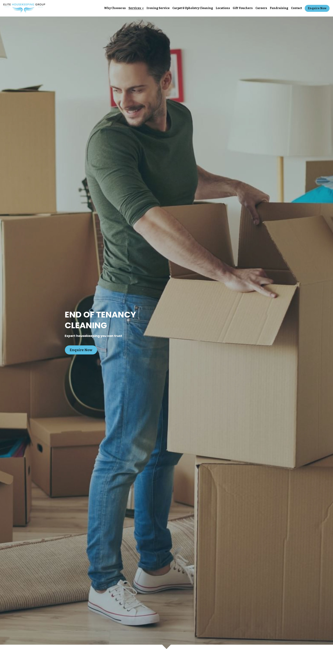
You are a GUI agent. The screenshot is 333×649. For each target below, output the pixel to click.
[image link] (24, 7)
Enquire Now (317, 8)
